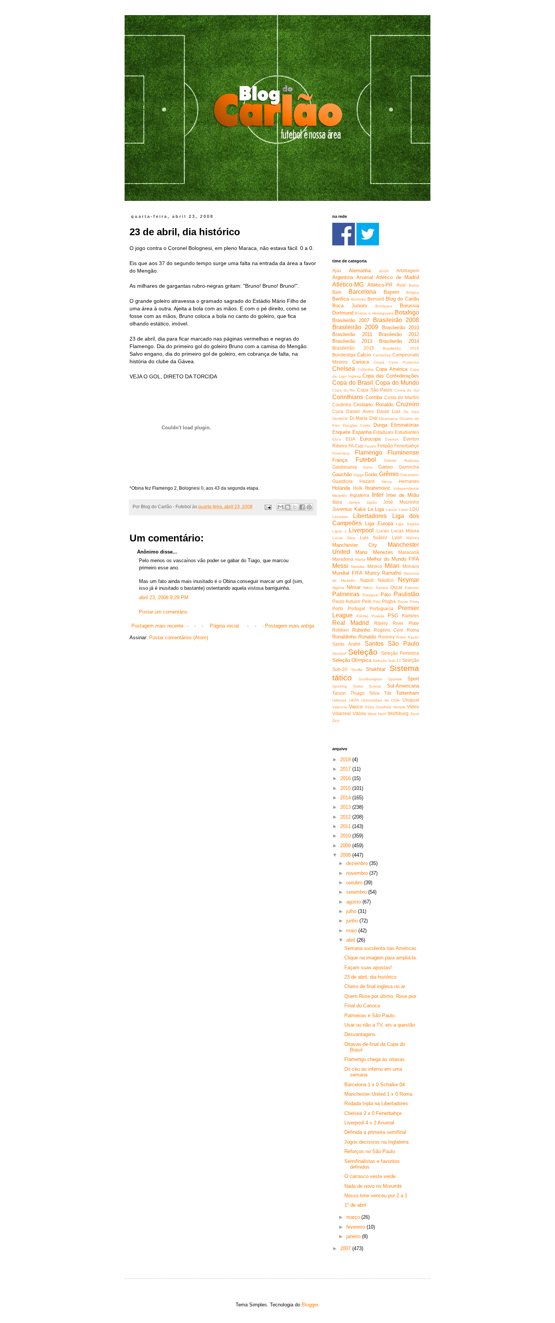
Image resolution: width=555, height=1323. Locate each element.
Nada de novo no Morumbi (373, 1186)
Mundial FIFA (347, 573)
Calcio (364, 355)
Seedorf (339, 653)
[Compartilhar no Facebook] (302, 507)
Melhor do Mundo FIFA (393, 559)
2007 (346, 1248)
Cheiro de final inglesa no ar (374, 986)
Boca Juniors (349, 305)
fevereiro (356, 1227)
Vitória (359, 713)
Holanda (341, 488)
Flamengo (368, 452)
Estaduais (383, 432)
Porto (337, 608)
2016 (346, 778)
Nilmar (354, 587)
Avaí (400, 284)
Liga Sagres (407, 524)
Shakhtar (375, 669)
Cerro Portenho (404, 362)
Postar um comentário (163, 612)
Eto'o (336, 439)
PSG (393, 615)
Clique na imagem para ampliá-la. (380, 958)
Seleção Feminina (400, 653)
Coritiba (373, 397)
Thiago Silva (364, 693)
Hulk (357, 488)
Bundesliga (344, 354)
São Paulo (403, 643)
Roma (413, 630)
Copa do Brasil (352, 382)
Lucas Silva (343, 538)
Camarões (382, 355)
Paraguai (370, 595)
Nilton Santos (375, 588)
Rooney (386, 636)
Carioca (360, 362)
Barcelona (362, 291)
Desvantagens (360, 1034)
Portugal (356, 608)
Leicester (340, 517)
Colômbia (366, 369)
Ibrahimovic (377, 488)
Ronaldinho (344, 637)
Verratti (399, 707)
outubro (355, 882)
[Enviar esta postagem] (267, 506)
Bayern (391, 292)
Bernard (375, 298)
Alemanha (360, 270)
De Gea (411, 412)
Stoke (358, 686)
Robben (340, 630)
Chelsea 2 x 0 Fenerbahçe (373, 1113)
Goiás (371, 474)
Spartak (395, 679)
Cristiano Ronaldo (373, 404)
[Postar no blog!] (287, 507)
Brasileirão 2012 (399, 334)
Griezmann (409, 475)
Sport (413, 679)
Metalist (357, 566)
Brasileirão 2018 (401, 348)
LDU (414, 509)
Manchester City (354, 545)
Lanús (391, 509)
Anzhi (384, 271)
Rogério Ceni (389, 630)
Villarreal (341, 713)
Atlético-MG (348, 284)
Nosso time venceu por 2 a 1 (375, 1195)
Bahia (414, 285)
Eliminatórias (405, 425)
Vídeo (413, 706)
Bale (337, 292)
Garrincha (409, 466)
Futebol (366, 459)
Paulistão (406, 594)
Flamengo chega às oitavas (374, 1059)
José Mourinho (401, 502)
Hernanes (409, 481)
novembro (357, 873)
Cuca (337, 411)
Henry (387, 482)
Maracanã (408, 552)
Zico (335, 721)
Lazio (403, 509)
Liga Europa (379, 523)
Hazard (367, 481)
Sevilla (356, 670)
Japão (371, 502)
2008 (346, 855)
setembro (357, 892)
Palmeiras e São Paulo (369, 1015)
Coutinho (341, 404)
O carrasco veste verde (370, 1176)
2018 (346, 759)
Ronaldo (367, 637)
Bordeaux (383, 306)
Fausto (370, 446)
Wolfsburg (398, 713)
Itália (337, 502)
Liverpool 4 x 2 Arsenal (369, 1123)
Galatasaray (344, 466)
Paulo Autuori (346, 601)
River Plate (406, 623)
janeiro (354, 1236)
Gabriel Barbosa (401, 460)
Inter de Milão (402, 495)
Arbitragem (407, 270)
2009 (346, 845)
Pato (386, 594)
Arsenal (364, 277)
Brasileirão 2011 (352, 334)
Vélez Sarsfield (378, 707)
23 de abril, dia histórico (370, 977)
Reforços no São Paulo (369, 1151)
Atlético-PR (379, 285)
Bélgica (412, 292)
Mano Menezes (374, 552)
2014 (346, 797)
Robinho (361, 630)
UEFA (354, 700)
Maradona (342, 559)
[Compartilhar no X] (295, 507)
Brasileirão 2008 (396, 320)
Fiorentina (341, 453)
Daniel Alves (360, 411)
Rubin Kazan (407, 637)
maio (352, 930)
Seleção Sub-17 (387, 660)
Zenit (414, 714)
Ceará (379, 362)
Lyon (397, 537)
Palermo (412, 588)
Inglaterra (359, 495)
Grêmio (389, 474)
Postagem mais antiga (289, 626)
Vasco (355, 706)
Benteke (358, 299)
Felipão (385, 445)
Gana (368, 467)
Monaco (410, 566)
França (339, 460)
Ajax (336, 270)
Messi (340, 566)
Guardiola (342, 481)
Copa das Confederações (390, 376)
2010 (346, 836)
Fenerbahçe (406, 445)
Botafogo (407, 312)
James (354, 502)
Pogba (389, 601)
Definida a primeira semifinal (375, 1132)
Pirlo (377, 602)
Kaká (359, 509)
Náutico (386, 580)
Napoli (367, 580)
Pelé (367, 601)
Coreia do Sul (406, 390)
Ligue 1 (339, 531)
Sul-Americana (403, 686)
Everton (392, 439)
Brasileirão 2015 (353, 347)
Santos (374, 643)
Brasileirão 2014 (399, 341)
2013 (346, 807)
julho (352, 911)
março (353, 1217)
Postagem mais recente (157, 626)
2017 (346, 769)
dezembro (357, 863)
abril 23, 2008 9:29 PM (163, 597)
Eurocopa (370, 439)
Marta (360, 559)
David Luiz (389, 411)
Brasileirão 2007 (350, 320)
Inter (378, 495)
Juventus (342, 509)
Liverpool (361, 530)
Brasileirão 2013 (352, 341)
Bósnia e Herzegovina (374, 313)
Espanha (362, 432)
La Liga (376, 509)
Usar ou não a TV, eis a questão (379, 1025)
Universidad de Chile (380, 700)
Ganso (385, 467)
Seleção (363, 652)
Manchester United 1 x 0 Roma (378, 1094)
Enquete (341, 432)
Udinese (339, 700)
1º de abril (355, 1205)
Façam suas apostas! (368, 967)
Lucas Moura (405, 530)
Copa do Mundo (397, 382)
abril (351, 940)
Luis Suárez (373, 537)
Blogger (310, 1305)
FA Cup (355, 445)
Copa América (391, 369)
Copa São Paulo (374, 389)
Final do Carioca (362, 1005)
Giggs (358, 475)
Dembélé (340, 418)
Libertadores (370, 516)
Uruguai (410, 699)
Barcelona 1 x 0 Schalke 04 (374, 1084)
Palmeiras (345, 594)
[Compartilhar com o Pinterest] (309, 507)
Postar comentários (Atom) (178, 637)
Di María (359, 418)
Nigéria (338, 588)
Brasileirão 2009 (355, 327)
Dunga (380, 425)
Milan (392, 566)
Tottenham (407, 693)
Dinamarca (388, 418)
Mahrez (412, 538)
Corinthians (347, 397)
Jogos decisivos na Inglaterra (376, 1142)
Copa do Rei (343, 390)
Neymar (408, 580)
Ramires (410, 615)
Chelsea (343, 368)
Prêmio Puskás (370, 616)
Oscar (396, 587)
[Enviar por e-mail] (280, 507)
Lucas (382, 530)
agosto (354, 902)
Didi (373, 418)
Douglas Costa (356, 425)
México (374, 566)
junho (352, 921)
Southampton (370, 679)
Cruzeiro (407, 404)
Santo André (346, 643)
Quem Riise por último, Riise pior (380, 996)
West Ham (377, 714)
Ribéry (381, 623)
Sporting (339, 686)
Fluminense (403, 452)
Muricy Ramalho (383, 573)
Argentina (342, 277)
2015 (346, 788)
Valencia (339, 707)
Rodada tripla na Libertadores (376, 1103)
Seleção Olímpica (351, 660)
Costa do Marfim (401, 397)
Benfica (340, 299)
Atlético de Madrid (397, 277)
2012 (346, 817)
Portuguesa (381, 608)
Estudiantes (407, 432)
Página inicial (224, 626)
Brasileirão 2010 (400, 327)
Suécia (375, 686)
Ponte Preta (408, 602)
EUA (350, 438)
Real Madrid (350, 623)
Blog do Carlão (402, 299)
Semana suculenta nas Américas (380, 948)
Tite (388, 693)
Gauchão (342, 474)
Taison (339, 693)
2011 (346, 826)
